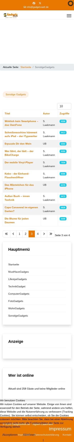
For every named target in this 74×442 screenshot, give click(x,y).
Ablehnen (29, 434)
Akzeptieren (10, 434)
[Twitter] (40, 3)
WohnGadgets (16, 308)
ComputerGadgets (18, 293)
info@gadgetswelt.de (37, 7)
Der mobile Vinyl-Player (19, 162)
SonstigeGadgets (18, 315)
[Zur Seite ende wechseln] (51, 234)
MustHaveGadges (18, 271)
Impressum (50, 440)
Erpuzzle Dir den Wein (18, 143)
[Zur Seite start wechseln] (6, 234)
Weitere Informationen (29, 440)
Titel (7, 113)
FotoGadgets (15, 301)
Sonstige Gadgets (16, 94)
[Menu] (69, 15)
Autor (46, 113)
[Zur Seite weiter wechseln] (44, 234)
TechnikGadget (16, 286)
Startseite (13, 264)
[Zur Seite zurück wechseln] (13, 234)
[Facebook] (34, 3)
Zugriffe (64, 113)
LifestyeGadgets (17, 279)
